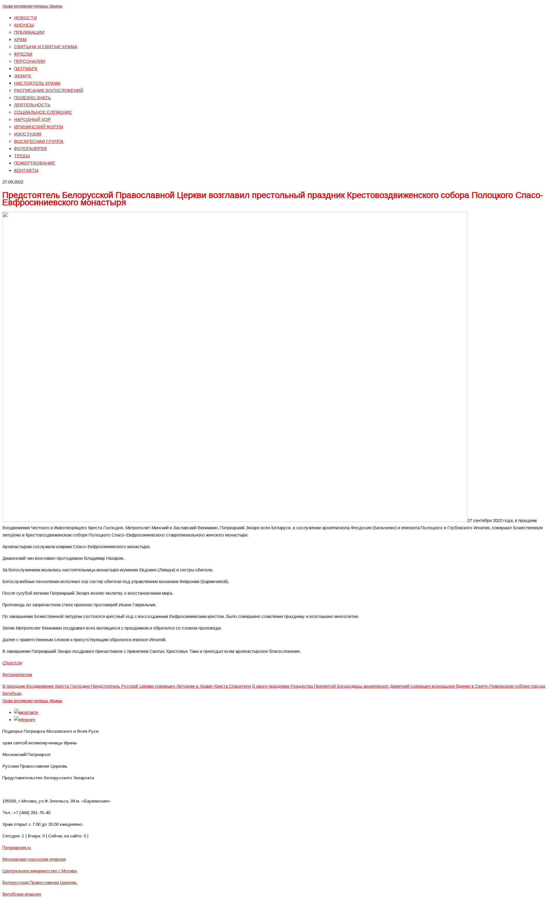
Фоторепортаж (17, 674)
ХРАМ (20, 39)
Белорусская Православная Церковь (39, 882)
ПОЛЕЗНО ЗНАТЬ (32, 97)
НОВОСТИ (25, 17)
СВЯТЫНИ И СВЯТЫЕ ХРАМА (45, 46)
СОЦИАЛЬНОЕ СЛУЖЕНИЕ (43, 112)
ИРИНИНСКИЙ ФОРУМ (38, 126)
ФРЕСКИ (23, 53)
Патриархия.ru (16, 847)
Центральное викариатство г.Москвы (39, 870)
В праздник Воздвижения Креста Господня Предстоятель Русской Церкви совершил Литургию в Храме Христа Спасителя (126, 686)
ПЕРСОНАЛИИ (29, 61)
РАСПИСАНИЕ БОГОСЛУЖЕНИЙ (48, 90)
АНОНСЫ (24, 24)
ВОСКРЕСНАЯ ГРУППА (38, 141)
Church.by (12, 662)
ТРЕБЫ (22, 155)
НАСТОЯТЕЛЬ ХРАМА (37, 83)
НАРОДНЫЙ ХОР (32, 119)
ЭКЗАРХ (22, 75)
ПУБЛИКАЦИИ (29, 32)
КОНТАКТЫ (26, 170)
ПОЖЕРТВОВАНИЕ (34, 163)
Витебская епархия (21, 894)
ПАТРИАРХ (25, 68)
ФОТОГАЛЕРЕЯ (30, 148)
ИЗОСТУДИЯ (27, 133)
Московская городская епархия (34, 859)
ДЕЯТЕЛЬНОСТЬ (32, 104)
